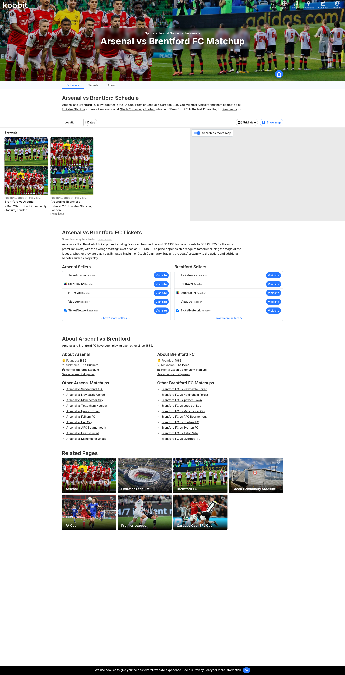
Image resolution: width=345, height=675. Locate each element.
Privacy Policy (203, 670)
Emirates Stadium (73, 109)
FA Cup (129, 105)
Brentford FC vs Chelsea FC (180, 422)
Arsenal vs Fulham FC (80, 416)
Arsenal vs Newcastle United (85, 394)
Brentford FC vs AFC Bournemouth (185, 416)
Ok (247, 670)
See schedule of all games (78, 374)
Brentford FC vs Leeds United (181, 405)
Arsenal (67, 105)
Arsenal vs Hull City (79, 422)
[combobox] (73, 122)
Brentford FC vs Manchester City (183, 411)
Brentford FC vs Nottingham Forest (185, 394)
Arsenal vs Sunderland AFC (84, 389)
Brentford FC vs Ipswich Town (182, 400)
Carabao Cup (169, 105)
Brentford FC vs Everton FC (180, 427)
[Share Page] (279, 74)
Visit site (161, 275)
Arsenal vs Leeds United (82, 433)
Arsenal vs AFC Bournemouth (86, 427)
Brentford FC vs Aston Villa (180, 433)
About (111, 85)
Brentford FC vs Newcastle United (184, 389)
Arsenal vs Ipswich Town (83, 411)
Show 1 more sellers (114, 318)
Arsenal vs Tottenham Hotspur (86, 405)
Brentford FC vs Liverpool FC (181, 438)
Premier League (146, 105)
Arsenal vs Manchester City (84, 400)
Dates (91, 122)
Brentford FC (87, 105)
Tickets (93, 85)
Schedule (72, 85)
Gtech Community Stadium (137, 109)
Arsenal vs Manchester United (86, 438)
